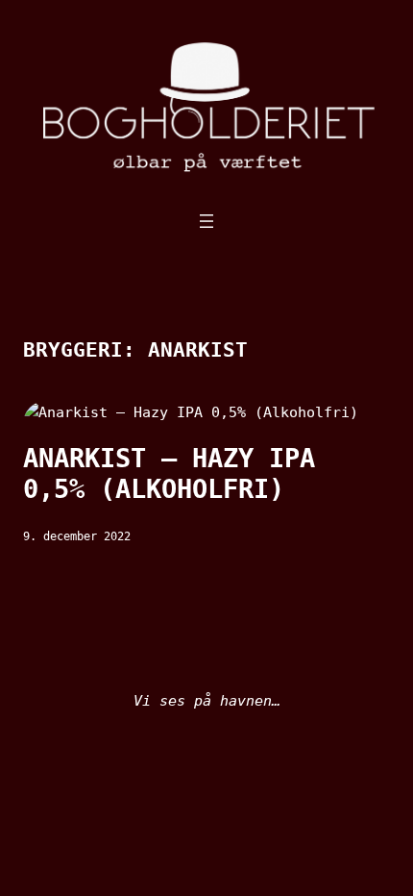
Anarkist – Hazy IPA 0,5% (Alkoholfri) (169, 473)
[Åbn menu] (206, 221)
